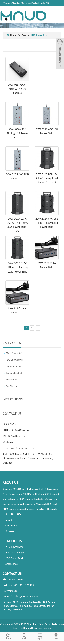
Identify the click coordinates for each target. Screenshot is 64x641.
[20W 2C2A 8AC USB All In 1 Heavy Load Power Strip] (47, 203)
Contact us (11, 525)
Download (10, 531)
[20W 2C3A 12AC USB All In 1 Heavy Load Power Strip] (17, 248)
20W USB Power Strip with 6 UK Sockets (17, 89)
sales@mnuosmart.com (22, 448)
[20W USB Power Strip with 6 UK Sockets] (17, 69)
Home (13, 35)
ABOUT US (13, 514)
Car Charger (12, 386)
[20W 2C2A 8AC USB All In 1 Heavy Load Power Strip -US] (47, 158)
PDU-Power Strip (14, 547)
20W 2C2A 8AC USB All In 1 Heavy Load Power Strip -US (46, 178)
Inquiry (40, 638)
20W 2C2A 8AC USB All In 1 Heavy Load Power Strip (46, 223)
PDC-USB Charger (14, 360)
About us (10, 520)
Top (56, 638)
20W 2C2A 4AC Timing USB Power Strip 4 (17, 133)
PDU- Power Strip (14, 353)
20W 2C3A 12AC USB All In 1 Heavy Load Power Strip (17, 267)
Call (24, 638)
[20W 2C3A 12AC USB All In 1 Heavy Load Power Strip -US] (17, 203)
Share (8, 638)
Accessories (11, 379)
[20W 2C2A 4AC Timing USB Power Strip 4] (17, 114)
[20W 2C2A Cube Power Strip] (47, 248)
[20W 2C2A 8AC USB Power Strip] (17, 158)
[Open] (60, 54)
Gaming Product (14, 373)
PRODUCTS (13, 541)
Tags (34, 35)
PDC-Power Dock (14, 366)
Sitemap (47, 628)
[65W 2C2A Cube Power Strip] (17, 292)
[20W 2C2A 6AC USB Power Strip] (47, 114)
